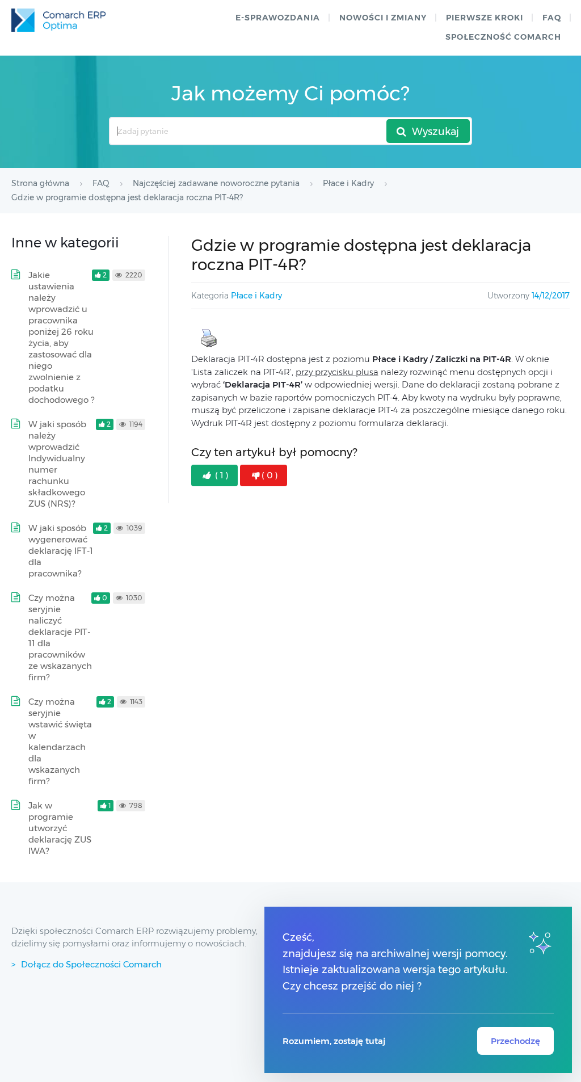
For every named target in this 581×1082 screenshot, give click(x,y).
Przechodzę (515, 1040)
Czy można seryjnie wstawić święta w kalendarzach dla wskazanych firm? (60, 741)
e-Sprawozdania (277, 17)
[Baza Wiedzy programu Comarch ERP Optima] (58, 20)
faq (551, 17)
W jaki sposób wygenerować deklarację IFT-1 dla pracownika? (60, 551)
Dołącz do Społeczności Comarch (91, 964)
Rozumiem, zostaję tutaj (334, 1040)
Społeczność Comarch (503, 37)
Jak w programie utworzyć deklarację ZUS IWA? (59, 828)
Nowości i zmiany (383, 17)
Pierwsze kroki (484, 17)
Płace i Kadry (256, 296)
